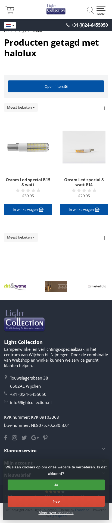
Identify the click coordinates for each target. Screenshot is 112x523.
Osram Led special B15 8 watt (28, 182)
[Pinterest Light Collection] (47, 438)
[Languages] (10, 25)
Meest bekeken (20, 107)
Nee (56, 501)
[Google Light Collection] (37, 438)
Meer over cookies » (56, 513)
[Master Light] (97, 286)
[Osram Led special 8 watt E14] (84, 147)
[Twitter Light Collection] (26, 438)
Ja (56, 485)
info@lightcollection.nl (31, 402)
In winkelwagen (26, 209)
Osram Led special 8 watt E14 (84, 182)
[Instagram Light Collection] (16, 438)
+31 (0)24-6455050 (89, 25)
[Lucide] (56, 286)
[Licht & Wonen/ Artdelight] (15, 286)
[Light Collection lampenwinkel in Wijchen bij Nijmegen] (56, 9)
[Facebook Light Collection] (8, 438)
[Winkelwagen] (9, 12)
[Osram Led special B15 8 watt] (28, 147)
